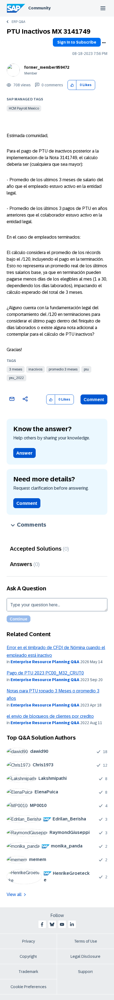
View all (14, 894)
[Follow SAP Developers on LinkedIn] (72, 924)
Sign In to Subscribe (76, 42)
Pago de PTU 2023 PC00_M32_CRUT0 (45, 673)
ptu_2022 (16, 378)
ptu (86, 369)
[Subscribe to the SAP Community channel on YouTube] (62, 924)
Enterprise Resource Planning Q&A (45, 662)
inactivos (35, 369)
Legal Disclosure (85, 956)
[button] (72, 85)
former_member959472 (46, 67)
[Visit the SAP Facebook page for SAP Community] (42, 924)
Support (85, 971)
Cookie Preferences (28, 987)
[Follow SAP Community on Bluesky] (52, 924)
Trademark (28, 971)
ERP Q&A (18, 22)
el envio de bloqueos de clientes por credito (50, 716)
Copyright (28, 956)
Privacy (28, 941)
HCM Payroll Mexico (24, 108)
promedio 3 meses (63, 369)
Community (39, 8)
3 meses (15, 369)
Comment (94, 399)
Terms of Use (85, 941)
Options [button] (104, 43)
